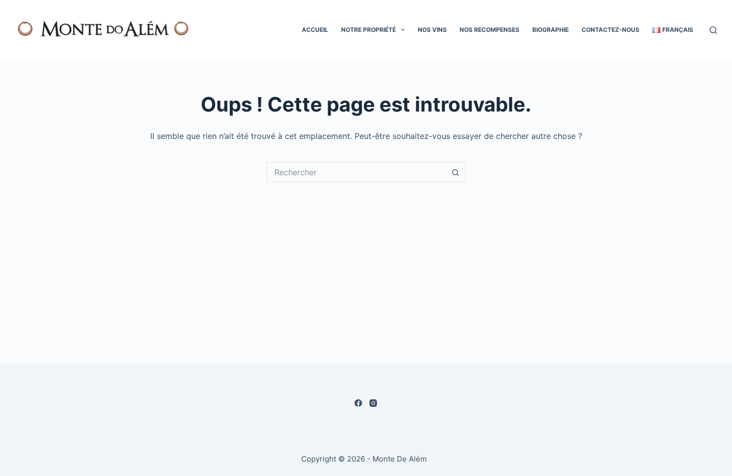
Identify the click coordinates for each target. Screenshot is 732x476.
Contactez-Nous (610, 29)
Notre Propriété (368, 29)
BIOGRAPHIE (550, 29)
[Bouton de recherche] (456, 172)
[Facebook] (358, 403)
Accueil (315, 29)
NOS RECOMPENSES (489, 29)
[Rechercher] (713, 30)
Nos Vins (432, 29)
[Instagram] (373, 403)
